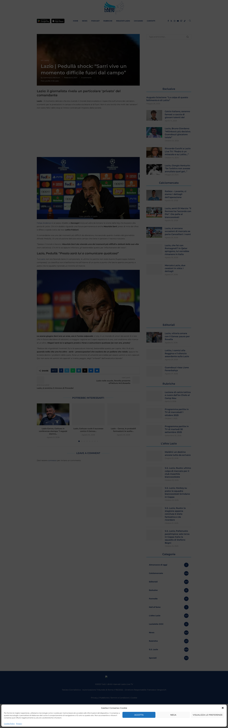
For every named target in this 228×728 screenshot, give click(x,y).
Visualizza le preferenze (207, 715)
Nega (173, 715)
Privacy (19, 724)
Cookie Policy (9, 724)
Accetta (139, 715)
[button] (222, 708)
